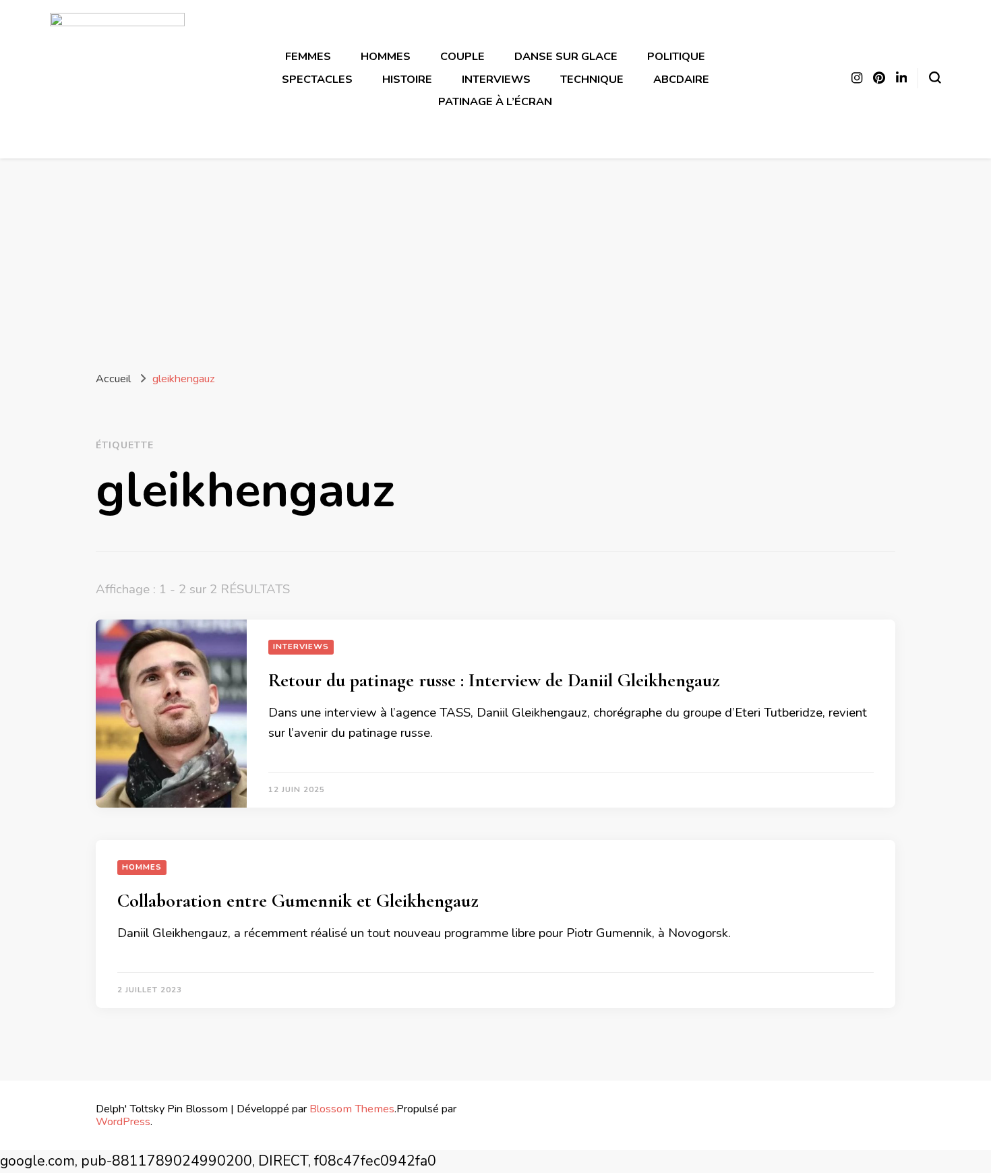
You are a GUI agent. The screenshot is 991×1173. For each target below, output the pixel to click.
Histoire (407, 79)
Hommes (386, 56)
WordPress (123, 1121)
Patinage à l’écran (495, 101)
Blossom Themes (351, 1108)
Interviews (496, 79)
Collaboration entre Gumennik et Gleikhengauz (297, 900)
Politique (676, 56)
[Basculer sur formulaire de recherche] (935, 77)
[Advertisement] (495, 259)
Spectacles (317, 79)
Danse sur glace (566, 56)
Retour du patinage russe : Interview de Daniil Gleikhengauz (493, 680)
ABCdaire (681, 79)
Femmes (308, 56)
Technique (592, 79)
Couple (462, 56)
